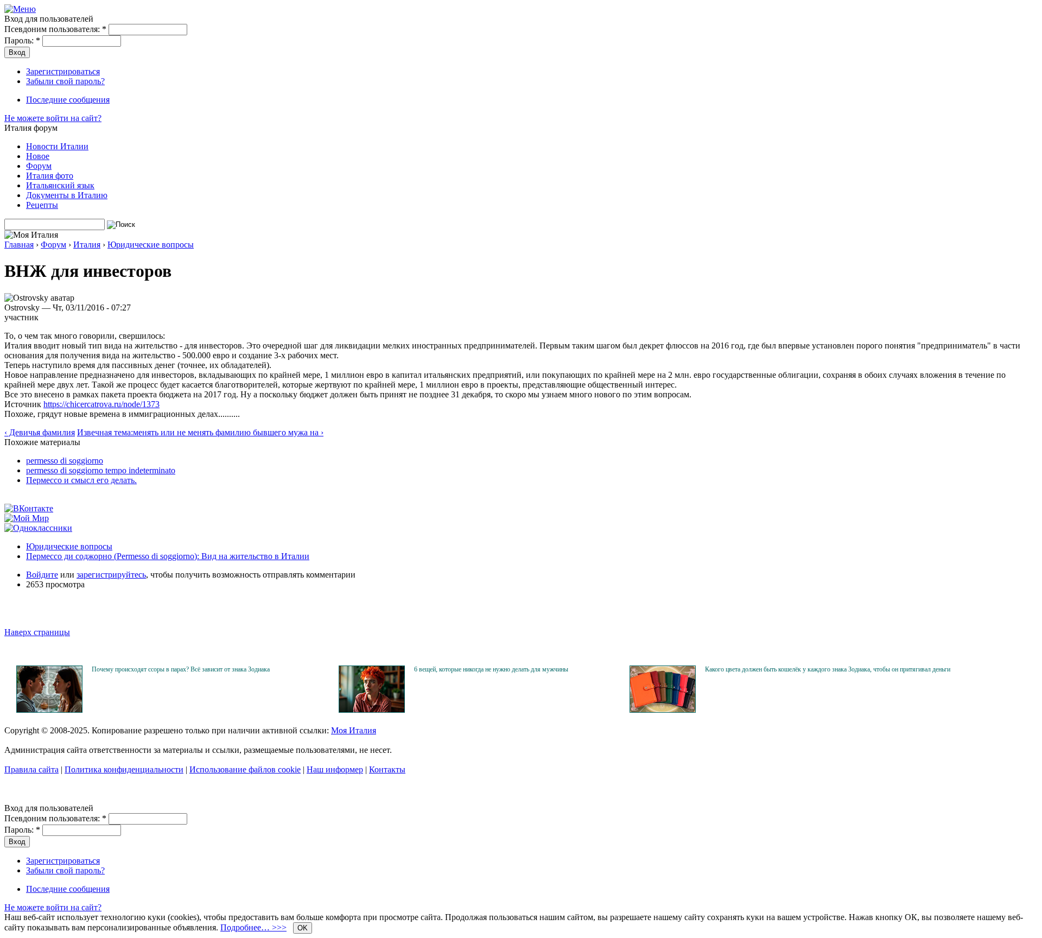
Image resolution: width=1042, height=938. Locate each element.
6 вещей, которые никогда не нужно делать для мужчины (491, 669)
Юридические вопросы (150, 244)
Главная (19, 244)
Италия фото (49, 175)
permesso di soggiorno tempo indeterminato (100, 470)
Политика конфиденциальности (124, 769)
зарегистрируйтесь (111, 574)
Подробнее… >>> (253, 927)
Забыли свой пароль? (65, 81)
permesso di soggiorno (64, 460)
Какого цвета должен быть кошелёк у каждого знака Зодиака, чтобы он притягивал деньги (827, 669)
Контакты (387, 769)
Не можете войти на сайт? (52, 118)
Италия (86, 244)
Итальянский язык (60, 185)
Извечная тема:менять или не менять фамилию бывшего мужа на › (200, 432)
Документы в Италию (66, 195)
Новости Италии (57, 146)
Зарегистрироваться (63, 71)
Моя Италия (353, 730)
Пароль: (22, 40)
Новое (37, 156)
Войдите (42, 574)
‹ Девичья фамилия (39, 432)
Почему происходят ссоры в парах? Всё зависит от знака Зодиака (181, 669)
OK (302, 928)
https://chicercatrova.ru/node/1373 (101, 404)
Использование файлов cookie (245, 769)
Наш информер (335, 769)
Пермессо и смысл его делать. (81, 480)
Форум (39, 165)
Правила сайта (31, 769)
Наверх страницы (37, 632)
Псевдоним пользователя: (55, 29)
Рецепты (42, 205)
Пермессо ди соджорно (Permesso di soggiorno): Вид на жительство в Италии (167, 556)
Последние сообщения (68, 99)
